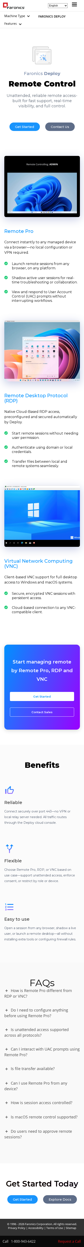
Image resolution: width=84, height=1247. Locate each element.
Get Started (24, 127)
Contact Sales (42, 712)
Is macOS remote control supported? (44, 1117)
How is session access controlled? (41, 1102)
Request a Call (69, 1241)
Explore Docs (60, 1199)
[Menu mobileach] (73, 5)
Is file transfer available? (33, 1068)
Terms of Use (54, 1228)
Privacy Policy (16, 1228)
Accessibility (36, 1228)
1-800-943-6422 (23, 1241)
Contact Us (60, 127)
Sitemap (71, 1228)
